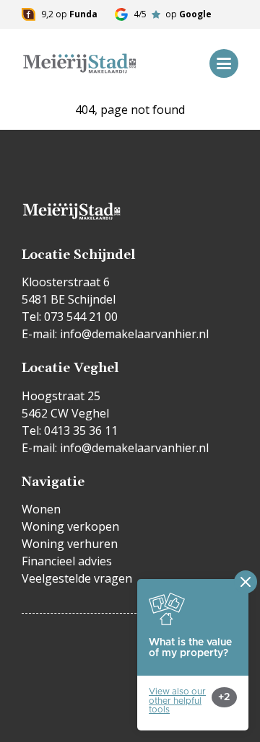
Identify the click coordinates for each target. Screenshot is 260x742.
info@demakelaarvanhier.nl (134, 334)
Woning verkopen (70, 526)
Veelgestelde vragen (77, 578)
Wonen (41, 509)
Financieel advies (67, 561)
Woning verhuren (70, 544)
